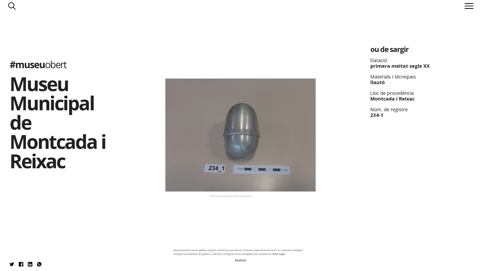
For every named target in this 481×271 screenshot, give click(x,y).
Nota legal (279, 254)
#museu (38, 64)
